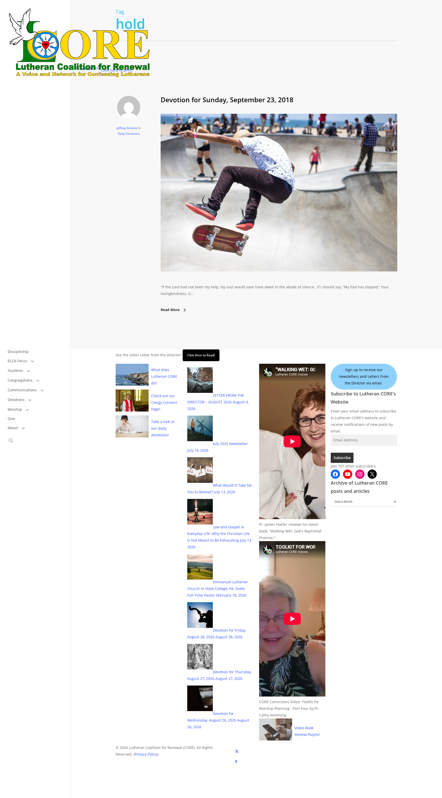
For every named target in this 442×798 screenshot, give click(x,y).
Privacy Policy (146, 754)
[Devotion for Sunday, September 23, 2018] (279, 280)
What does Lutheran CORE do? (164, 376)
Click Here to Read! (201, 355)
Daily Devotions (129, 133)
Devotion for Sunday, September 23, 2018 (227, 99)
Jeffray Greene (127, 128)
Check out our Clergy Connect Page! (164, 402)
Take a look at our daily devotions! (162, 428)
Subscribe (342, 457)
